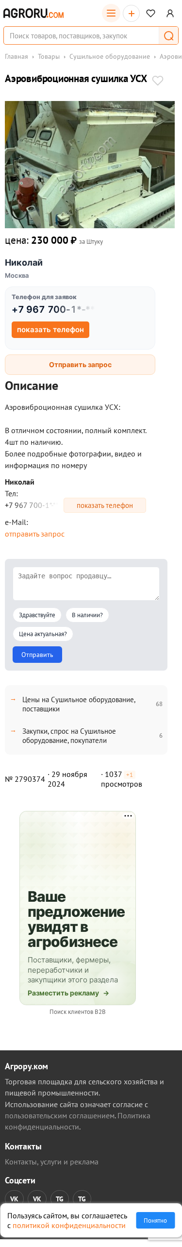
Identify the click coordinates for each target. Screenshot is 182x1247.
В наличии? (87, 615)
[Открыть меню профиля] (170, 13)
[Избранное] (150, 13)
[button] (168, 35)
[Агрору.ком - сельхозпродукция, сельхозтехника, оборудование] (33, 13)
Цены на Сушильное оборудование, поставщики (78, 704)
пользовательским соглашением (60, 1115)
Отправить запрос (80, 364)
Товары (49, 56)
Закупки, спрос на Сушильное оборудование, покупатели (69, 735)
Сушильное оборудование (109, 56)
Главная (16, 56)
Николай (24, 262)
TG (60, 1199)
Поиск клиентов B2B (78, 1012)
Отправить (37, 654)
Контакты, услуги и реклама (52, 1161)
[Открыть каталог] (111, 13)
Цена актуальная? (43, 634)
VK (14, 1199)
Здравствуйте (37, 615)
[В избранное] (157, 81)
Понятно (155, 1220)
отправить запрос (35, 534)
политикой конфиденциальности (69, 1225)
